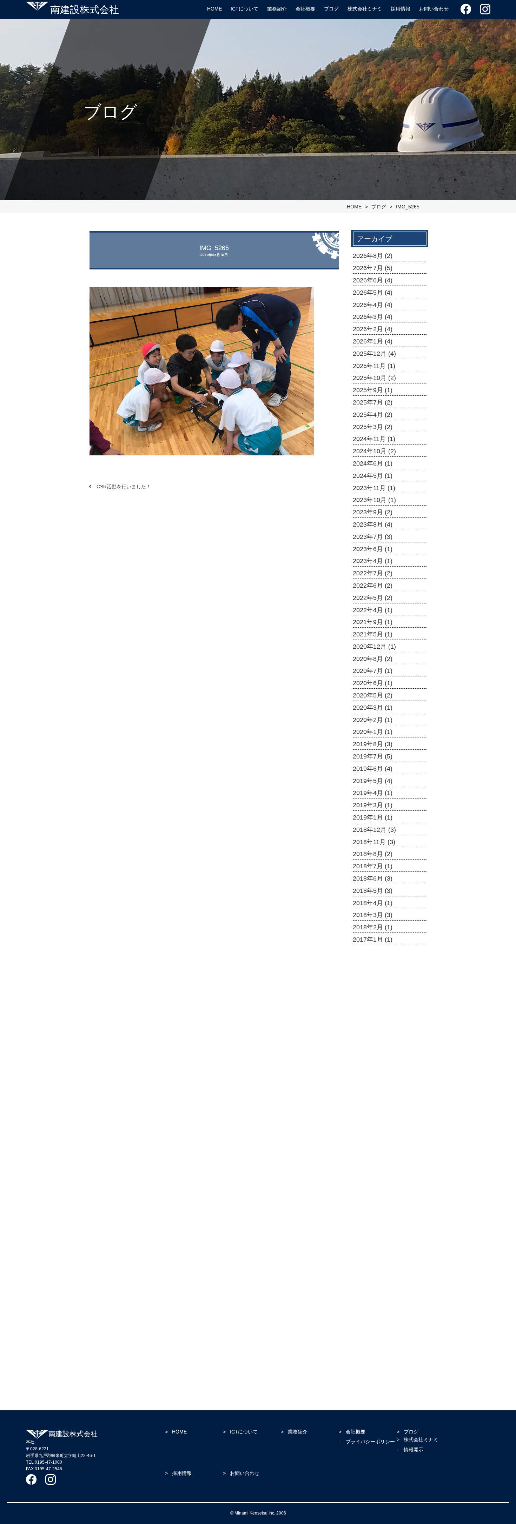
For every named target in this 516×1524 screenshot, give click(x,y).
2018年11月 (366, 1326)
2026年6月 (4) (372, 280)
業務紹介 (277, 9)
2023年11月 (366, 1098)
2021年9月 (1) (372, 622)
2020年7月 (365, 1216)
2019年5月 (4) (372, 780)
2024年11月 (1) (374, 438)
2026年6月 (365, 965)
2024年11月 (366, 1067)
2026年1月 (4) (372, 341)
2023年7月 (365, 1129)
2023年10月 (366, 1106)
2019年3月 (365, 1302)
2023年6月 (365, 1137)
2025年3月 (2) (372, 426)
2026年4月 (365, 980)
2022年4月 (365, 1176)
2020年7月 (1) (372, 670)
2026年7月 (365, 957)
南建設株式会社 (84, 9)
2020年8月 (365, 1208)
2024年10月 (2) (374, 451)
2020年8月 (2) (372, 658)
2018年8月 (365, 1334)
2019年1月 (365, 1310)
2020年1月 (365, 1255)
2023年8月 (365, 1121)
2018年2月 (365, 1381)
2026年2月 (365, 996)
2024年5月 (365, 1090)
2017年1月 (365, 1389)
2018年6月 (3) (372, 878)
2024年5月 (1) (372, 475)
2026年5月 (365, 972)
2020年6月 (365, 1223)
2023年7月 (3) (372, 536)
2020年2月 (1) (372, 719)
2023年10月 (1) (374, 499)
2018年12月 (366, 1318)
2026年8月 (365, 949)
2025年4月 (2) (372, 414)
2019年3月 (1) (372, 805)
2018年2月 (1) (372, 927)
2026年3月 (365, 988)
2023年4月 (365, 1145)
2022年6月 (365, 1161)
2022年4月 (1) (372, 610)
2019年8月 (365, 1263)
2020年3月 (365, 1239)
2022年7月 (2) (372, 573)
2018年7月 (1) (372, 866)
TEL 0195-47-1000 (44, 1462)
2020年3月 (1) (372, 707)
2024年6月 (365, 1082)
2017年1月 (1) (372, 939)
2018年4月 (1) (372, 903)
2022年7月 (365, 1153)
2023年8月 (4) (372, 524)
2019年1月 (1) (372, 817)
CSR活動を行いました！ (124, 486)
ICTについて (244, 9)
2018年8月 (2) (372, 853)
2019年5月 (365, 1287)
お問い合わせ (434, 9)
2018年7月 (365, 1341)
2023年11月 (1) (374, 488)
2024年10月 (366, 1074)
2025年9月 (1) (372, 390)
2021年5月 (365, 1192)
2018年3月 (365, 1373)
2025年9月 (365, 1035)
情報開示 (413, 1449)
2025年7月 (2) (372, 402)
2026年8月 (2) (372, 255)
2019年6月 (365, 1279)
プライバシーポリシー (370, 1441)
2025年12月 (366, 1012)
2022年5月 (365, 1169)
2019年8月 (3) (372, 744)
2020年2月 (365, 1247)
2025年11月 (366, 1019)
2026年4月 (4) (372, 304)
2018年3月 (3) (372, 914)
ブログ (331, 9)
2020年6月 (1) (372, 683)
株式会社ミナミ (365, 9)
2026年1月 (365, 1004)
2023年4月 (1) (372, 560)
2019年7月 (365, 1271)
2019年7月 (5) (372, 756)
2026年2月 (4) (372, 329)
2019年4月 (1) (372, 792)
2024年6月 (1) (372, 463)
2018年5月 (365, 1357)
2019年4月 (365, 1294)
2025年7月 (365, 1043)
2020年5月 (365, 1232)
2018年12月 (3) (374, 829)
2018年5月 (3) (372, 890)
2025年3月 (365, 1059)
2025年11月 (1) (374, 365)
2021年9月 (365, 1185)
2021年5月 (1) (372, 634)
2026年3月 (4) (372, 316)
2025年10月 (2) (374, 377)
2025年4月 (365, 1051)
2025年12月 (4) (374, 353)
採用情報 (400, 9)
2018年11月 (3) (374, 841)
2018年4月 (365, 1365)
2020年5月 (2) (372, 695)
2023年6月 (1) (372, 549)
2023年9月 (365, 1114)
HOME (214, 9)
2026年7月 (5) (372, 268)
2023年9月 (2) (372, 512)
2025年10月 (366, 1027)
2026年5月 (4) (372, 292)
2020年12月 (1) (374, 646)
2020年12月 (366, 1200)
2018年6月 (365, 1349)
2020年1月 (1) (372, 731)
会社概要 (305, 9)
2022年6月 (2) (372, 585)
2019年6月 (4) (372, 768)
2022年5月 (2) (372, 597)
